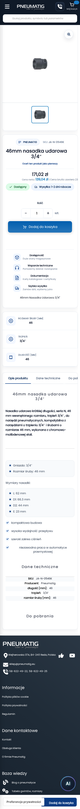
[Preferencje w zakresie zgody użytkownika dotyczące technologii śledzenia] (23, 802)
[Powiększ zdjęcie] (68, 34)
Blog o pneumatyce (23, 782)
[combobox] (40, 18)
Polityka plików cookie (15, 696)
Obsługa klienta (11, 748)
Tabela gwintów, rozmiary (27, 791)
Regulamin (8, 714)
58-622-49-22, (18, 671)
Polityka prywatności (14, 705)
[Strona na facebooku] (61, 657)
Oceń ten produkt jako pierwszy (40, 163)
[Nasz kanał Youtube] (72, 657)
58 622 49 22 (60, 6)
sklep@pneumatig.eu (22, 664)
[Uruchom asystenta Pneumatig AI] (68, 784)
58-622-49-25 (38, 671)
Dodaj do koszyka (60, 803)
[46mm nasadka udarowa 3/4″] (40, 114)
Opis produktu (18, 378)
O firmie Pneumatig (13, 756)
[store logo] (30, 7)
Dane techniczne (48, 378)
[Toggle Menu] (5, 4)
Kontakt (6, 739)
